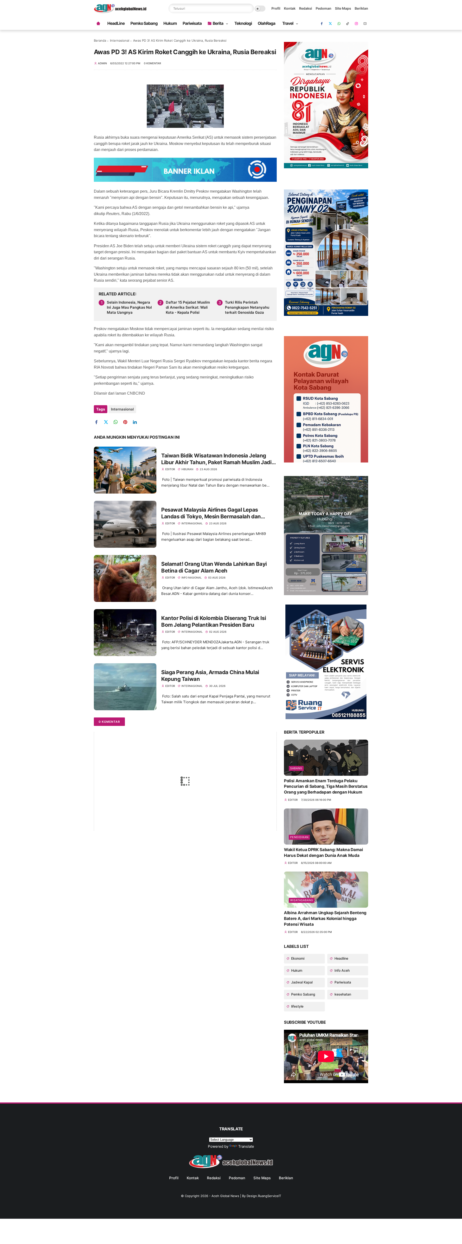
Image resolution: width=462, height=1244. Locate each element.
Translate (246, 1146)
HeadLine (116, 23)
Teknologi (243, 23)
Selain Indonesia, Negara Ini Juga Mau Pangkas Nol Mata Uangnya (129, 307)
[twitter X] (330, 23)
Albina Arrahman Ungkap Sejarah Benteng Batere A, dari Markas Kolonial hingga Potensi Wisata (325, 918)
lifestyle (296, 1006)
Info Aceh (342, 970)
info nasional (191, 577)
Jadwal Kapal (301, 982)
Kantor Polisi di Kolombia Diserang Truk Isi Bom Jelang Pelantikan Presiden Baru (213, 621)
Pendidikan (299, 837)
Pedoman (323, 8)
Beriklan (361, 8)
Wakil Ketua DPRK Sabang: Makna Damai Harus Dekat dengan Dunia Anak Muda (323, 852)
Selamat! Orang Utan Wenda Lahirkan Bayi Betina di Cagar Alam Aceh (214, 567)
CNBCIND (136, 393)
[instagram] (356, 23)
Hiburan (187, 469)
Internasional (119, 40)
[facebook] (322, 23)
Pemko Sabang (144, 23)
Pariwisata (192, 23)
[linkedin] (136, 422)
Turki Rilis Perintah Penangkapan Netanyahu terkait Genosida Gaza (247, 307)
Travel (287, 23)
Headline (341, 958)
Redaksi (305, 8)
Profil (275, 8)
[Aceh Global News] (120, 11)
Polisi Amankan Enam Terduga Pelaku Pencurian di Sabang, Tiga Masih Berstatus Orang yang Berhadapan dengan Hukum (326, 786)
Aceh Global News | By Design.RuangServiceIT (246, 1196)
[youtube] (365, 23)
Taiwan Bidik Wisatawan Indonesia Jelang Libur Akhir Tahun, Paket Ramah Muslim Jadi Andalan (216, 459)
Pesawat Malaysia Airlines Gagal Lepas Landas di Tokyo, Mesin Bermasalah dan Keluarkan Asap (211, 513)
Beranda (100, 40)
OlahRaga (266, 23)
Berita (218, 23)
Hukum (170, 23)
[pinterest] (127, 422)
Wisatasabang (301, 900)
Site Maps (343, 8)
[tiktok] (348, 23)
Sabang (296, 768)
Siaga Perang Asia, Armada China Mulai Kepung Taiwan (210, 675)
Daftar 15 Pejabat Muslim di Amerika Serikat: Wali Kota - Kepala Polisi (188, 307)
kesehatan (342, 994)
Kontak (289, 8)
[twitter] (107, 422)
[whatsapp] (339, 23)
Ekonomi (297, 958)
